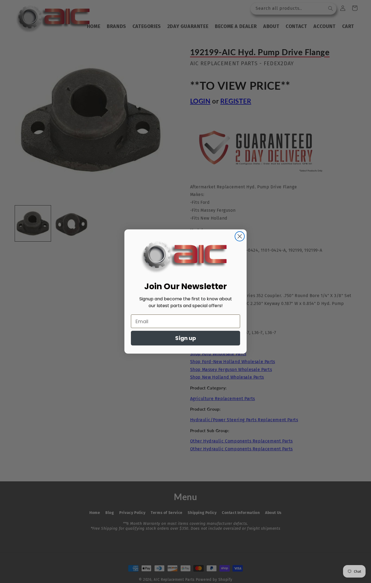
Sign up (185, 338)
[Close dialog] (239, 236)
